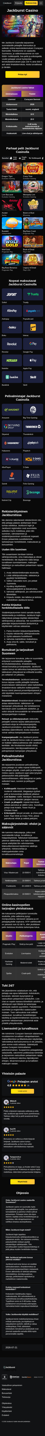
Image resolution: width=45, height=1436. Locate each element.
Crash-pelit (24, 158)
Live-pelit (15, 158)
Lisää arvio (22, 1091)
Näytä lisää (22, 1182)
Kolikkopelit (36, 158)
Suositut (5, 158)
